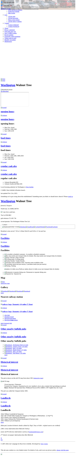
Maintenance (8, 41)
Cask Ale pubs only (8, 2)
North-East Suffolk (13, 11)
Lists (5, 15)
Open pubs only (7, 5)
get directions (5, 91)
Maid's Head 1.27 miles (19, 350)
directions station (10, 318)
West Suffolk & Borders (15, 10)
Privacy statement (9, 30)
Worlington (8, 85)
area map (7, 315)
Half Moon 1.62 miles (19, 353)
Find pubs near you (10, 31)
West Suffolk (29, 187)
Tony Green (44, 444)
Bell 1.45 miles (17, 351)
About (6, 28)
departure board (9, 317)
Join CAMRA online (10, 33)
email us (70, 196)
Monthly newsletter (10, 40)
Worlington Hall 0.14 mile (20, 345)
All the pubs (11, 16)
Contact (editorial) (13, 25)
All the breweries (13, 18)
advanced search (5, 9)
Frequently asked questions (12, 36)
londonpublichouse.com (36, 432)
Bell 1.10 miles (17, 348)
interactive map (5, 283)
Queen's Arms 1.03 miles (20, 346)
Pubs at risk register (14, 20)
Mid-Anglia (11, 13)
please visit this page (63, 450)
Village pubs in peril (10, 38)
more (2, 293)
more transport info (6, 323)
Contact (6, 23)
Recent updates (8, 35)
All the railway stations (15, 21)
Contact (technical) (13, 26)
